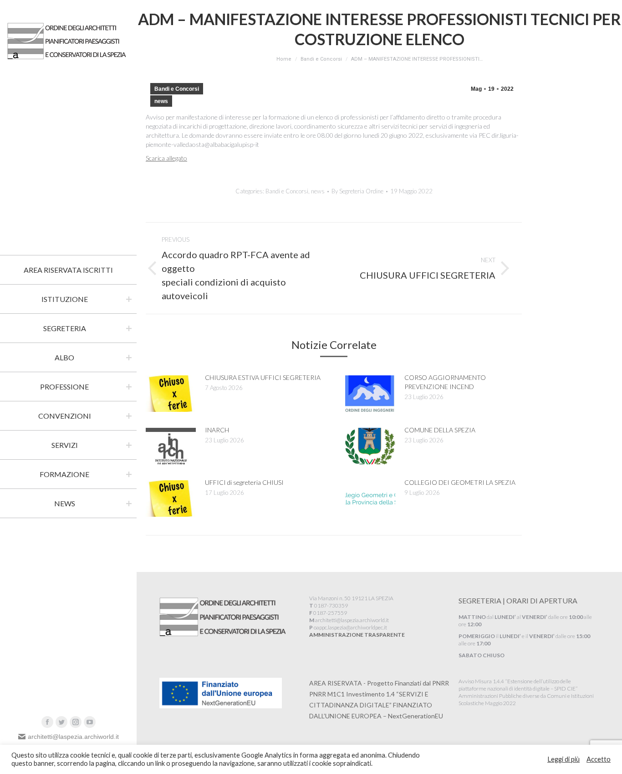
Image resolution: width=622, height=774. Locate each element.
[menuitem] (68, 270)
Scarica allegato (166, 158)
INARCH (217, 430)
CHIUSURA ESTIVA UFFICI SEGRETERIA (263, 377)
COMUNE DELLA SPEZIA (439, 430)
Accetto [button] (598, 759)
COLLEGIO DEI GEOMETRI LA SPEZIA (459, 482)
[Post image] (171, 393)
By (357, 191)
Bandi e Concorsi (176, 89)
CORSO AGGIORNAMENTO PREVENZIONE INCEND (445, 382)
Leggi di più (563, 759)
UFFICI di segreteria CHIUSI (244, 482)
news (161, 101)
